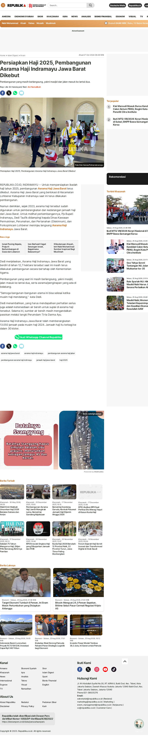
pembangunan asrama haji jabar (61, 353)
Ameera (3, 668)
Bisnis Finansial (103, 16)
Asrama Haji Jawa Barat (52, 188)
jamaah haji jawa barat (45, 360)
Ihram (22, 55)
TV (141, 16)
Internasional (6, 680)
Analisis (24, 676)
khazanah (53, 16)
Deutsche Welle (117, 5)
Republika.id (135, 5)
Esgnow (4, 684)
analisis (86, 16)
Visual (24, 684)
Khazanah (4, 672)
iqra (65, 16)
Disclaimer (5, 706)
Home (2, 55)
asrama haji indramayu (33, 353)
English (45, 684)
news (74, 16)
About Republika (7, 702)
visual (132, 16)
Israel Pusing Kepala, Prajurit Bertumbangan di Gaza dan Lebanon (12, 248)
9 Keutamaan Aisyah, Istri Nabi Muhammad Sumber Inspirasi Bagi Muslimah (64, 248)
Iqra (23, 672)
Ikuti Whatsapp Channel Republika (40, 337)
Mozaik (40, 23)
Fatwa (31, 23)
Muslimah (51, 23)
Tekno (24, 680)
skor (40, 16)
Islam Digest (13, 55)
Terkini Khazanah (116, 191)
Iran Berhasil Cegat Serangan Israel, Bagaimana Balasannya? (37, 248)
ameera (6, 16)
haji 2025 (63, 360)
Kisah (23, 23)
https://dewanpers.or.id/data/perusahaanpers (23, 721)
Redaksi (25, 702)
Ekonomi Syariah (24, 16)
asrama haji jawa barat (10, 353)
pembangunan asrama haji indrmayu (16, 360)
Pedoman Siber (49, 702)
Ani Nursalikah (34, 87)
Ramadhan (26, 688)
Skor (44, 668)
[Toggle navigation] (3, 5)
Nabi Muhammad (10, 23)
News (2, 676)
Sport (44, 676)
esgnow (120, 16)
